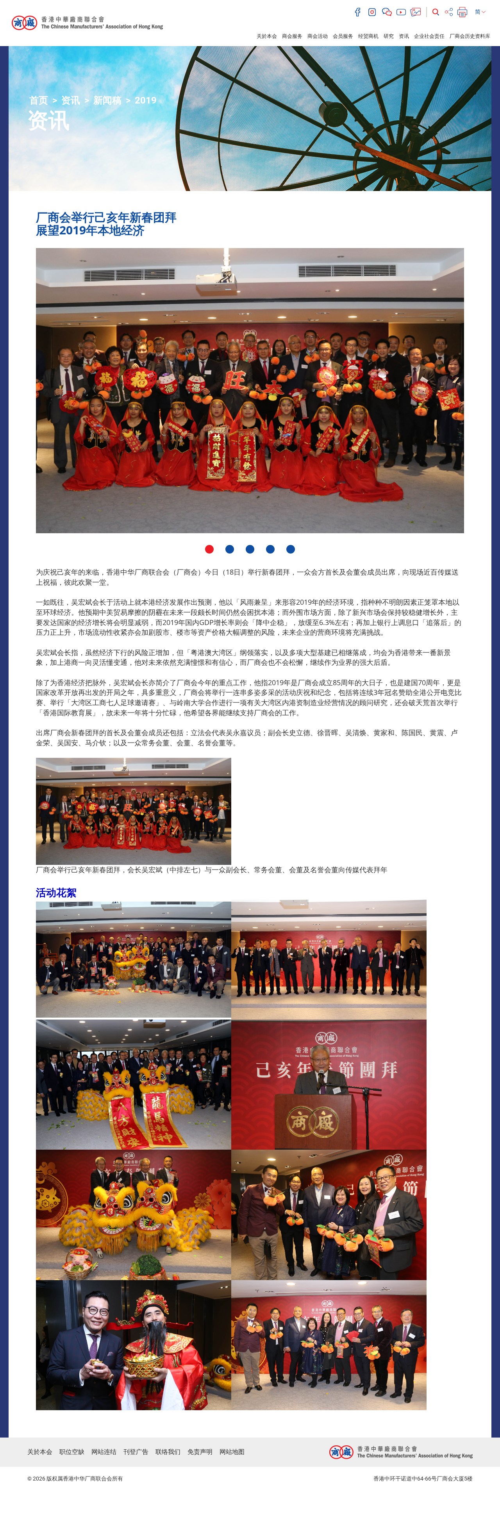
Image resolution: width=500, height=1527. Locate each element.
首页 (38, 100)
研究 (389, 36)
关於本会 (267, 36)
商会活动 (317, 36)
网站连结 (103, 1452)
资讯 (404, 36)
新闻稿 (107, 100)
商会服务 (292, 36)
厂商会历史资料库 (470, 36)
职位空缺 (71, 1452)
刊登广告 (135, 1452)
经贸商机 (368, 36)
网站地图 (232, 1452)
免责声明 (200, 1452)
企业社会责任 (429, 36)
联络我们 (167, 1452)
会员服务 (343, 36)
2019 (146, 100)
